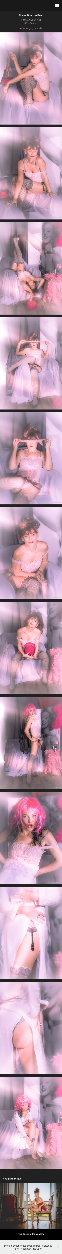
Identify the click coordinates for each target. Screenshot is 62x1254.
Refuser (37, 1248)
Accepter (26, 1248)
